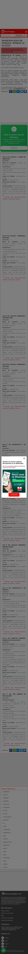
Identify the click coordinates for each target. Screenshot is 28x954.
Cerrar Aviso (14, 494)
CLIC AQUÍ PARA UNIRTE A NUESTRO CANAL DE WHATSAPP (14, 467)
